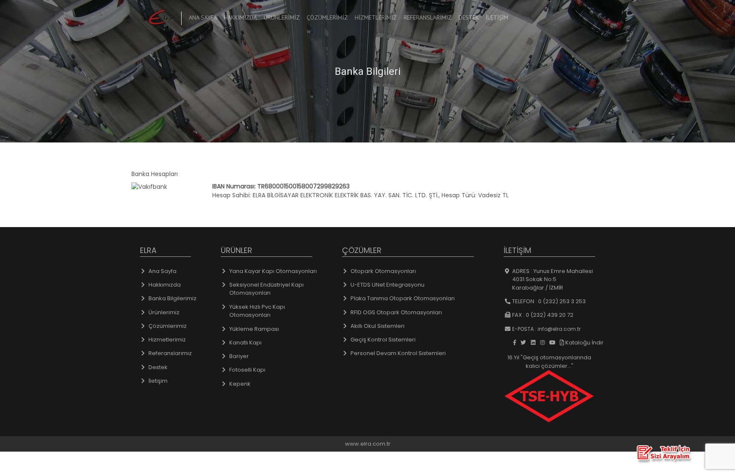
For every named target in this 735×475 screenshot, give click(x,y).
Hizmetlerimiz (376, 17)
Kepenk (240, 384)
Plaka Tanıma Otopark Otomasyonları (402, 298)
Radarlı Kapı (367, 394)
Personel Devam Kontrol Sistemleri (398, 353)
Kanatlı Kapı (245, 342)
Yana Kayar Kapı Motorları (386, 381)
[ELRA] (159, 17)
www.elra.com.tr (367, 444)
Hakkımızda (240, 17)
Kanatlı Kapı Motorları (379, 408)
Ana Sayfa (204, 17)
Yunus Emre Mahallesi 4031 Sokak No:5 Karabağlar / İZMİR (552, 279)
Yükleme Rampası (254, 329)
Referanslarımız (428, 17)
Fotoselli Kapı (247, 370)
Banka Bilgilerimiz (172, 298)
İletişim (497, 17)
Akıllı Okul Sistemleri (377, 326)
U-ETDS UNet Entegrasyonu (387, 285)
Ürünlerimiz (282, 17)
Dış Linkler (161, 408)
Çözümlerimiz (327, 17)
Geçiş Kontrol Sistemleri (383, 340)
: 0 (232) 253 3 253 (549, 301)
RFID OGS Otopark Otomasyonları (396, 312)
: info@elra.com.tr (546, 329)
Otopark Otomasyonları (383, 271)
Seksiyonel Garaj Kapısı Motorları (395, 422)
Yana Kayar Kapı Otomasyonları (273, 271)
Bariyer (239, 356)
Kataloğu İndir (584, 342)
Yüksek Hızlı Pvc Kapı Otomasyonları (257, 311)
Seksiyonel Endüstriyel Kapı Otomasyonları (266, 289)
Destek (469, 17)
